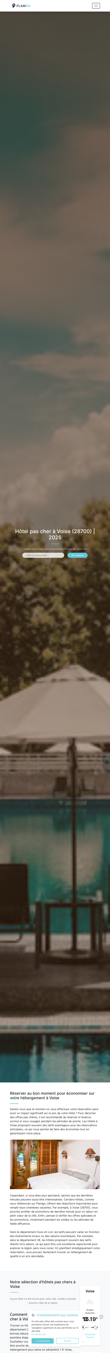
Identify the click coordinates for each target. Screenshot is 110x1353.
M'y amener (77, 555)
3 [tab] (88, 1342)
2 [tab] (86, 1342)
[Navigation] (96, 6)
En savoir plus (39, 1334)
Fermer (67, 1341)
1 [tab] (83, 1342)
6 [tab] (97, 1342)
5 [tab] (94, 1342)
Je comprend (42, 1341)
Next (101, 1317)
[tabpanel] (90, 1317)
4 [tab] (91, 1342)
